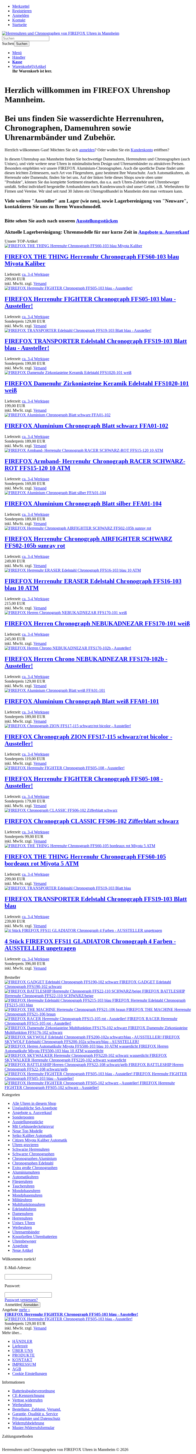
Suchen (21, 44)
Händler (18, 57)
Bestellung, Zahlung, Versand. (36, 1409)
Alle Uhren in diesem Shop (34, 1103)
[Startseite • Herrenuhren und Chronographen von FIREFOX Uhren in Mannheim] (60, 33)
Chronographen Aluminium (34, 1158)
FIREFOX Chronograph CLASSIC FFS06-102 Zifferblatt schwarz (92, 821)
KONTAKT (22, 1360)
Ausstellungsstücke (27, 1122)
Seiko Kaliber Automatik (32, 1135)
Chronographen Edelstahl (32, 1163)
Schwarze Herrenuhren (31, 1149)
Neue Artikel (22, 1250)
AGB (16, 1369)
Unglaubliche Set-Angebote (34, 1108)
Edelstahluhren (24, 1209)
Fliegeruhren (22, 1181)
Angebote (20, 1246)
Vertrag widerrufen (27, 1400)
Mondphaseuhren (26, 1190)
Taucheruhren (23, 1186)
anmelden (87, 150)
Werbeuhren (22, 1227)
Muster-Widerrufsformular (33, 1427)
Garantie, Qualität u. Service (35, 1414)
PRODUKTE (23, 1355)
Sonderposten (23, 1117)
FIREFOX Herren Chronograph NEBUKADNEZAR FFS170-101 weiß (97, 623)
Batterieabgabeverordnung (33, 1391)
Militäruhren (22, 1200)
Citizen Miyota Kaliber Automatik (39, 1140)
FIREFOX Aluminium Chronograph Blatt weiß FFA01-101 (82, 701)
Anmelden (30, 1305)
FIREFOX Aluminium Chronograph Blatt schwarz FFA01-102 (86, 425)
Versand (39, 283)
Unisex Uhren (23, 1223)
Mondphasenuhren (27, 1195)
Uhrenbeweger (24, 1241)
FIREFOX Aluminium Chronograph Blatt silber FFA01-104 (83, 503)
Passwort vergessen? (21, 1300)
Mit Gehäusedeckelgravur (33, 1126)
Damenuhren (22, 1213)
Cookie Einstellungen (29, 1373)
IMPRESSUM (24, 1364)
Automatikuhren (25, 1177)
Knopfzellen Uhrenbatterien (34, 1236)
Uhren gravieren (25, 1145)
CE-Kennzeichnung (28, 1395)
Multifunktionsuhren (28, 1204)
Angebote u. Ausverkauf (32, 1112)
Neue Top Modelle (27, 1131)
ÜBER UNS (22, 1350)
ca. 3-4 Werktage (35, 274)
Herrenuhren (22, 1218)
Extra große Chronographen (34, 1167)
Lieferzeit (20, 1346)
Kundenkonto (142, 150)
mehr (24, 1310)
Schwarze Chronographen (33, 1154)
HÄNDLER (22, 1341)
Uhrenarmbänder (26, 1232)
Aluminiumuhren (26, 1172)
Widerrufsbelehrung (28, 1423)
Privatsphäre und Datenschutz (36, 1418)
